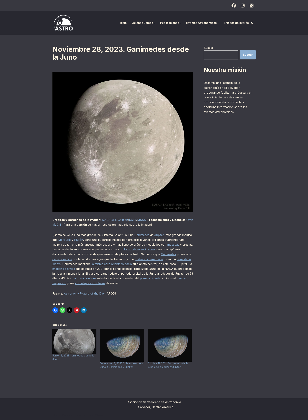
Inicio (123, 23)
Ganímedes (141, 235)
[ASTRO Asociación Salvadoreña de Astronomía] (63, 23)
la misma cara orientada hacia (111, 264)
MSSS (141, 220)
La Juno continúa (84, 278)
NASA (106, 220)
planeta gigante (150, 278)
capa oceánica (62, 259)
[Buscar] (252, 23)
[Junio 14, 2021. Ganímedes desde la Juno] (74, 341)
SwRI (132, 220)
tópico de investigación (139, 249)
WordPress (96, 415)
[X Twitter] (251, 5)
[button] (154, 23)
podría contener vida (149, 259)
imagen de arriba (63, 269)
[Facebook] (233, 5)
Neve (56, 415)
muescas (173, 244)
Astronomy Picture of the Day (84, 293)
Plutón (78, 240)
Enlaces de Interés (236, 23)
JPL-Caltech (119, 220)
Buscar (208, 47)
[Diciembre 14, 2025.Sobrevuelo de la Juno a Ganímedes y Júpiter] (122, 345)
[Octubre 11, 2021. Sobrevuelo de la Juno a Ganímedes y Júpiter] (170, 345)
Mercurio (64, 240)
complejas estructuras (90, 283)
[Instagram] (242, 5)
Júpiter (159, 235)
